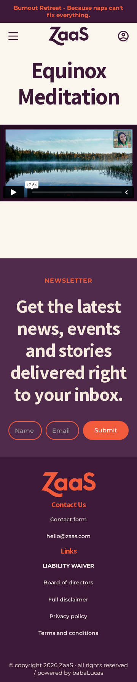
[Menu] (13, 36)
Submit (105, 430)
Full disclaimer (68, 599)
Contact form (68, 519)
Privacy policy (68, 616)
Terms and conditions (68, 633)
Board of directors (68, 582)
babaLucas (87, 672)
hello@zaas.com (68, 536)
